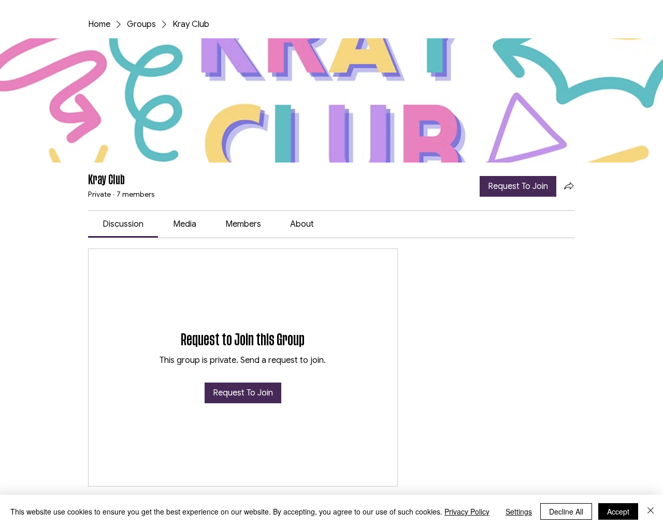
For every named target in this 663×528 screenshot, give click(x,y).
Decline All (566, 511)
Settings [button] (519, 511)
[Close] (650, 511)
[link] (123, 224)
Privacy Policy (466, 511)
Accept (618, 511)
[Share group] (569, 186)
